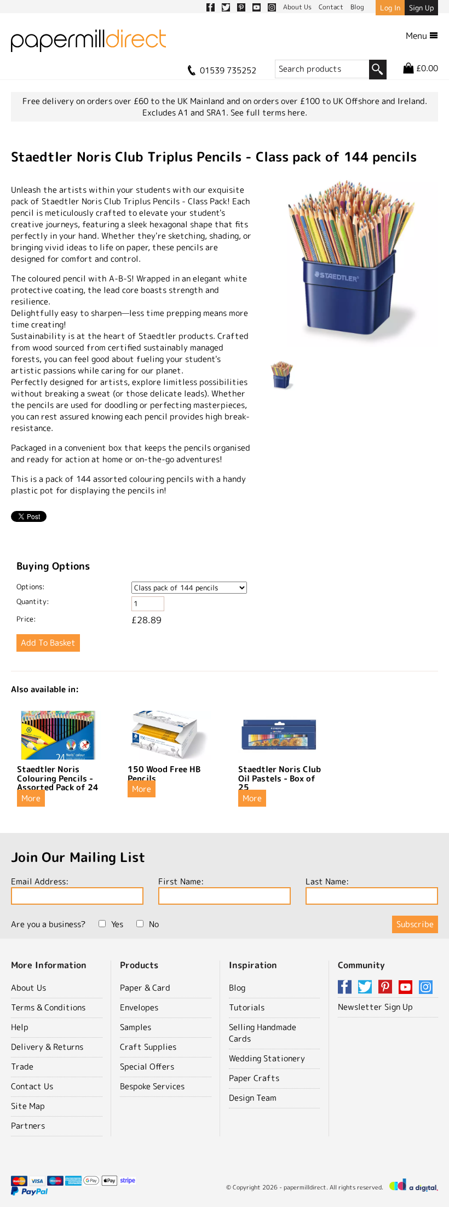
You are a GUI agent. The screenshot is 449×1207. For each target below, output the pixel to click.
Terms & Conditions (48, 1007)
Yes (117, 924)
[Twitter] (367, 987)
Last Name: (327, 881)
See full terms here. (269, 112)
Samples (135, 1027)
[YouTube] (407, 987)
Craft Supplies (148, 1047)
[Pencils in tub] (352, 262)
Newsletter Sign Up (375, 1007)
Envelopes (139, 1007)
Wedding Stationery (267, 1058)
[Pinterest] (387, 987)
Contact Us (32, 1086)
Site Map (28, 1106)
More (31, 798)
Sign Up (421, 8)
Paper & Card (145, 987)
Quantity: (32, 601)
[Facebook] (346, 987)
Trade (22, 1066)
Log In (390, 8)
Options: (30, 586)
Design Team (253, 1097)
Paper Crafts (254, 1078)
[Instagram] (426, 987)
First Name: (181, 881)
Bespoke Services (152, 1086)
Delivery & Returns (47, 1047)
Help (19, 1027)
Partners (28, 1125)
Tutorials (246, 1007)
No (154, 924)
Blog (237, 987)
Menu (417, 36)
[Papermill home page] (88, 44)
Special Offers (147, 1066)
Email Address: (39, 881)
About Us (28, 987)
